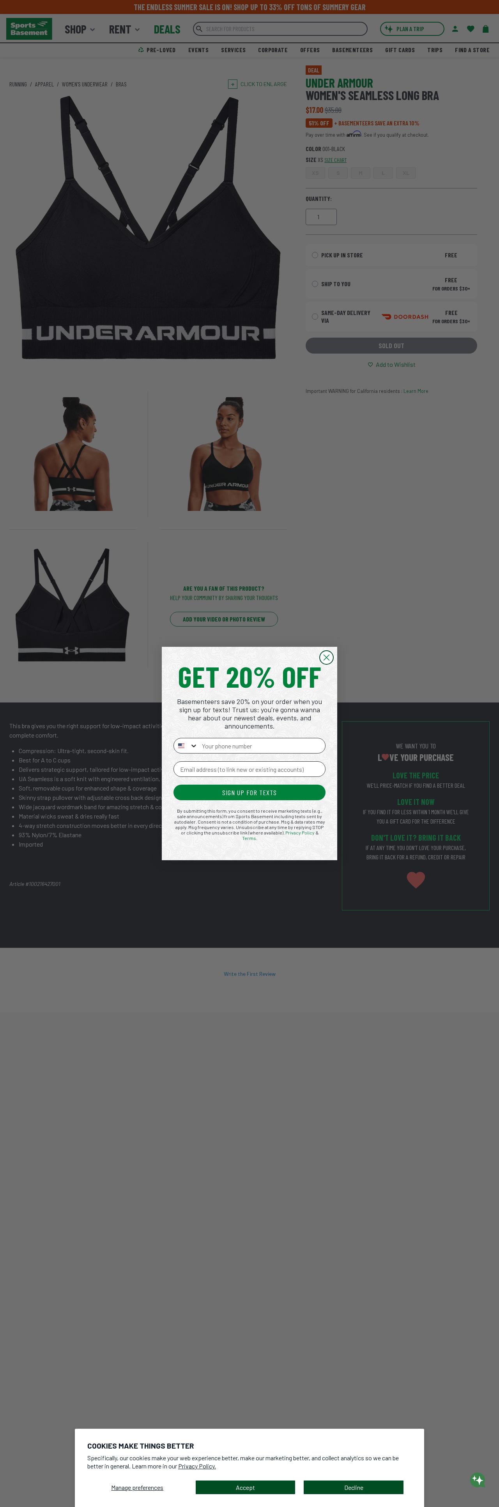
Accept (245, 1487)
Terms (249, 838)
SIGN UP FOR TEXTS (249, 792)
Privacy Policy (300, 832)
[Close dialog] (326, 657)
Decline (353, 1487)
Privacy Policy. (197, 1466)
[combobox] (186, 745)
